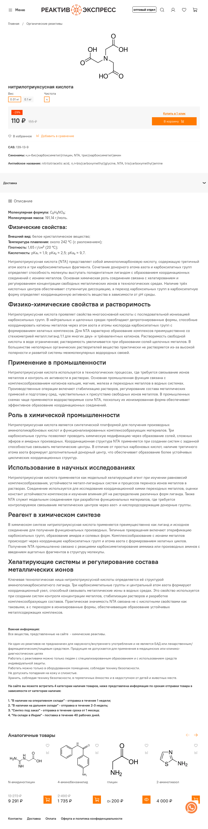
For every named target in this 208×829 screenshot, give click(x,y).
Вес (11, 94)
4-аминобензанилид (73, 782)
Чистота (50, 94)
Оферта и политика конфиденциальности (91, 818)
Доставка (34, 818)
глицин (112, 782)
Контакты (15, 818)
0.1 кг (27, 99)
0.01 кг (14, 99)
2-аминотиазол (168, 782)
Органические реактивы (44, 23)
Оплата (51, 818)
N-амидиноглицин (21, 782)
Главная (13, 23)
